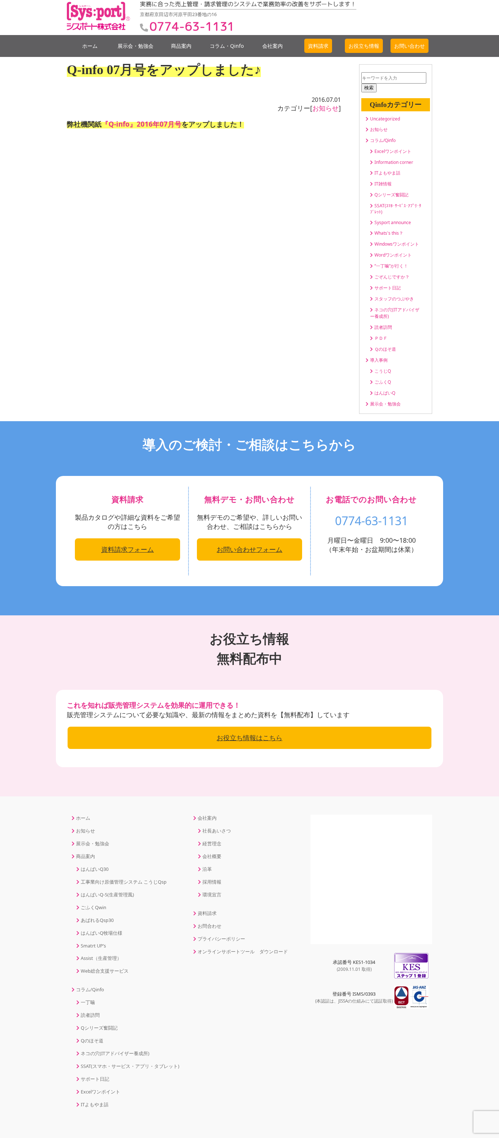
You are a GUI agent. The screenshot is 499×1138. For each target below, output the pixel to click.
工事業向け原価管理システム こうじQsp (124, 882)
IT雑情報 (383, 184)
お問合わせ (209, 926)
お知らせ (325, 108)
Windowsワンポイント (396, 244)
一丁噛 (88, 1002)
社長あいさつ (216, 830)
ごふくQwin (93, 907)
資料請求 (207, 913)
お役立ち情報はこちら (249, 737)
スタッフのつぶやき (394, 299)
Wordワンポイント (393, 255)
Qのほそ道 (92, 1040)
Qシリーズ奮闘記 (391, 195)
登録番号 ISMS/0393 (354, 997)
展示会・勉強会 (135, 45)
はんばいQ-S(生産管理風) (107, 894)
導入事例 (379, 360)
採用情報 (211, 882)
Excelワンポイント (392, 151)
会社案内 (272, 45)
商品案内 (181, 45)
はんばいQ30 (94, 869)
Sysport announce (392, 222)
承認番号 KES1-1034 (354, 965)
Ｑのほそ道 (385, 349)
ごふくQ (382, 382)
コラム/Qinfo (383, 140)
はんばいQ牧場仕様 (101, 933)
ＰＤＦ (381, 338)
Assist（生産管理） (101, 958)
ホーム (90, 45)
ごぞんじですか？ (392, 277)
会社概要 (211, 856)
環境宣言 (211, 894)
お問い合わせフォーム (249, 549)
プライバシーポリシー (221, 938)
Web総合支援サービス (105, 971)
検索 (369, 88)
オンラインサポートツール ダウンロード (243, 951)
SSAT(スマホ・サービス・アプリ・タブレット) (130, 1066)
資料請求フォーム (127, 549)
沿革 (207, 869)
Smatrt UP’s (93, 945)
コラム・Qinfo (227, 45)
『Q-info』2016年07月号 (142, 123)
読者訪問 (383, 327)
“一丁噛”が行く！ (391, 266)
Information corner (393, 162)
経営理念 (211, 843)
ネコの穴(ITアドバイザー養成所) (115, 1053)
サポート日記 (387, 288)
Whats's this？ (388, 233)
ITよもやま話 (387, 173)
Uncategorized (385, 119)
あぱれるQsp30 (97, 920)
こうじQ (382, 371)
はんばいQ (384, 393)
